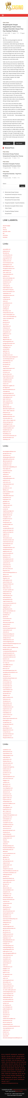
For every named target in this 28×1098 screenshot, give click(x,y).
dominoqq (5, 235)
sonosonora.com (7, 828)
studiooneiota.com (7, 591)
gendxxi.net (5, 616)
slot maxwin (8, 1060)
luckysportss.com (7, 710)
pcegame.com (6, 970)
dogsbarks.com (6, 909)
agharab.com (6, 867)
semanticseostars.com (8, 539)
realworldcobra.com (7, 595)
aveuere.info (6, 526)
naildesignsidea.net (7, 874)
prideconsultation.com (8, 491)
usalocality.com (6, 757)
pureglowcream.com (8, 355)
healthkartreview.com (8, 936)
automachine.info (7, 597)
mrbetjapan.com (7, 347)
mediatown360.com (7, 414)
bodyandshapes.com (8, 1024)
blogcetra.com (6, 570)
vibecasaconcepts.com (8, 622)
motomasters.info (7, 618)
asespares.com (6, 891)
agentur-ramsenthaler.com (9, 611)
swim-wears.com (7, 272)
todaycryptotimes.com (8, 986)
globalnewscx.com (7, 576)
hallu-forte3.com (7, 399)
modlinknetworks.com (8, 707)
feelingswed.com (7, 922)
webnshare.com (6, 545)
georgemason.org (7, 453)
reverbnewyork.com (7, 790)
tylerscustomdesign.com (9, 278)
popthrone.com (6, 480)
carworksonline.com (7, 280)
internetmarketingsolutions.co (10, 572)
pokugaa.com (6, 726)
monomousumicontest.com (9, 603)
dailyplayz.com (6, 695)
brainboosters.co (7, 769)
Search (4, 183)
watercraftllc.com (7, 882)
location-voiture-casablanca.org (10, 647)
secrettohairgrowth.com (8, 358)
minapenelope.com (7, 801)
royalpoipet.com (6, 674)
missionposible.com (7, 418)
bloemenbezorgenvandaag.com (10, 356)
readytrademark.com (8, 997)
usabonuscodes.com (8, 988)
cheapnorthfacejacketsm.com (10, 815)
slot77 (7, 1081)
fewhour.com (6, 536)
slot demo (13, 1071)
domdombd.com (7, 693)
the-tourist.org (6, 305)
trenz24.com (6, 324)
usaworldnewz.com (7, 753)
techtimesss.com (7, 282)
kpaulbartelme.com (7, 649)
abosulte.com (6, 1012)
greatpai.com (6, 876)
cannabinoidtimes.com (8, 528)
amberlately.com (7, 770)
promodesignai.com (7, 1007)
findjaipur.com (6, 780)
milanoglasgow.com (7, 397)
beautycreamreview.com (8, 899)
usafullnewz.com (7, 749)
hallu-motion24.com (7, 401)
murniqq (8, 1075)
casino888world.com (8, 664)
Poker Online (6, 22)
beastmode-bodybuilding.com (10, 466)
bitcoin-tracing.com (7, 1022)
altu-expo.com (6, 859)
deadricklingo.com (7, 605)
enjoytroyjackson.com (8, 913)
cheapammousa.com (8, 868)
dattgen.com (6, 905)
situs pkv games (20, 1056)
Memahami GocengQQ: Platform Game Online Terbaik (14, 207)
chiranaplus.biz (6, 391)
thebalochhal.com (7, 761)
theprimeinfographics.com (9, 655)
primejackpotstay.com (8, 724)
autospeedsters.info (7, 599)
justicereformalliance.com (9, 803)
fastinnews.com (6, 699)
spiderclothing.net (7, 834)
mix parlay (19, 1071)
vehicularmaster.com (8, 763)
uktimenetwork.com (7, 751)
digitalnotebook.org (7, 514)
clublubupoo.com (7, 680)
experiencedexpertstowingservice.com (12, 643)
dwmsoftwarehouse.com (9, 911)
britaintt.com (6, 1032)
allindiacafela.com (7, 406)
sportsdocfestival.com (8, 733)
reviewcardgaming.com (8, 641)
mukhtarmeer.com (7, 961)
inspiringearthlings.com (8, 947)
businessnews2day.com (8, 634)
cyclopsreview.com (7, 903)
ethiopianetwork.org (7, 549)
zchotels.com (6, 976)
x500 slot (3, 1058)
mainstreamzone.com (8, 541)
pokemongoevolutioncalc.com (10, 718)
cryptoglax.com (6, 805)
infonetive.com (6, 372)
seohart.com (6, 1003)
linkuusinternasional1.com (9, 830)
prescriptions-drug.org (8, 289)
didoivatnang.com (7, 907)
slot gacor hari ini (11, 1058)
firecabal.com (6, 924)
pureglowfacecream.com (9, 343)
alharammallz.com (7, 888)
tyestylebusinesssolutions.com (10, 672)
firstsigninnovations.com (9, 268)
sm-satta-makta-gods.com (9, 989)
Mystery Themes (18, 1091)
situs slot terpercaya (17, 1060)
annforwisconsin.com (8, 778)
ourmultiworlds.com (7, 255)
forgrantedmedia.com (8, 274)
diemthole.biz (6, 335)
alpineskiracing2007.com (8, 408)
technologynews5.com (8, 980)
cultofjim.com (6, 782)
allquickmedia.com (7, 339)
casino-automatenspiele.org (9, 316)
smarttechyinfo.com (7, 513)
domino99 (7, 1054)
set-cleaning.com (7, 1005)
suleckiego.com (6, 439)
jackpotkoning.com (7, 705)
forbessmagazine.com (8, 926)
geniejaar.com (6, 501)
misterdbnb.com (7, 666)
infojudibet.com (6, 472)
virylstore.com (6, 283)
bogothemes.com (7, 809)
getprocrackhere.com (8, 697)
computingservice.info (8, 561)
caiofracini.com (6, 563)
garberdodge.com (7, 270)
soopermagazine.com (8, 993)
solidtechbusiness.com (8, 639)
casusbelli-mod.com (7, 822)
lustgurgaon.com (7, 499)
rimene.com (5, 383)
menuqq (3, 1075)
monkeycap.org (6, 299)
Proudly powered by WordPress (19, 1089)
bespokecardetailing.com (9, 847)
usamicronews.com (7, 714)
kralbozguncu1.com (7, 951)
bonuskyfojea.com (7, 684)
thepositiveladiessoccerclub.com (10, 870)
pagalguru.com (6, 968)
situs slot (11, 1064)
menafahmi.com (7, 959)
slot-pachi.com (6, 520)
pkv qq (2, 1054)
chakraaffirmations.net (8, 495)
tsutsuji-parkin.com (7, 865)
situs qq (5, 229)
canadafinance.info (7, 380)
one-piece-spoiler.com (8, 589)
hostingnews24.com (7, 941)
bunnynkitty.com (6, 362)
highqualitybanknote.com (9, 939)
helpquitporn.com (7, 938)
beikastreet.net (6, 251)
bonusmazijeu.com (7, 682)
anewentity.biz (6, 349)
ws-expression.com (7, 974)
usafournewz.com (7, 759)
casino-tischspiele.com (8, 318)
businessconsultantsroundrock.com (11, 1026)
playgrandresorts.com (8, 730)
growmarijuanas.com (8, 543)
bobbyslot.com (6, 503)
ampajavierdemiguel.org (8, 767)
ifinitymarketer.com (7, 703)
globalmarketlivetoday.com (9, 928)
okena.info (5, 843)
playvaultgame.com (7, 728)
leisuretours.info (7, 555)
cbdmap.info (6, 474)
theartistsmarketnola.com (9, 389)
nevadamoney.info (7, 381)
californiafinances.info (8, 378)
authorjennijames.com (8, 861)
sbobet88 (18, 1058)
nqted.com (5, 964)
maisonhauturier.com (8, 955)
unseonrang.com (7, 566)
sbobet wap (8, 1073)
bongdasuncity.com (7, 518)
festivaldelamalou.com (8, 266)
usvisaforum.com (7, 794)
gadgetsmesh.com (7, 551)
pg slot (3, 1060)
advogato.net (6, 307)
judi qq (4, 227)
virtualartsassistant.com (8, 653)
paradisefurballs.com (8, 524)
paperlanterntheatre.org (8, 878)
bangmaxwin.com (7, 370)
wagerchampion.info (7, 601)
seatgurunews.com (7, 838)
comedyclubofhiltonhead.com (10, 651)
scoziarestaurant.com (8, 1001)
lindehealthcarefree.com (8, 459)
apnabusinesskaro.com (8, 437)
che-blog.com (6, 486)
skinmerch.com (6, 792)
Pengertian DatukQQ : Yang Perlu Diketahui (14, 202)
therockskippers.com (8, 403)
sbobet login (14, 1073)
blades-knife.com (7, 587)
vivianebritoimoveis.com (8, 295)
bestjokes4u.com (7, 497)
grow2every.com (7, 932)
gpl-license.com (6, 930)
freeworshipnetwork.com (9, 880)
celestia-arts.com (7, 260)
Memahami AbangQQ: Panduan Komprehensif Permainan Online (12, 198)
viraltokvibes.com (7, 293)
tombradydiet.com (7, 818)
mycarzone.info (6, 620)
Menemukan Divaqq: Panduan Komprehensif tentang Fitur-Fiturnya (13, 193)
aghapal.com (6, 857)
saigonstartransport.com (9, 368)
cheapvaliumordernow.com (9, 657)
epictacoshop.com (7, 374)
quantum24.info (6, 624)
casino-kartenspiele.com (9, 314)
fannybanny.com (7, 701)
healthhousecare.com (8, 934)
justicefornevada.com (8, 553)
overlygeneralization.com (9, 547)
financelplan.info (7, 468)
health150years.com (7, 287)
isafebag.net (6, 308)
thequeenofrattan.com (8, 584)
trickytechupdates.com (8, 428)
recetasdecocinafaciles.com (9, 872)
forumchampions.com (8, 262)
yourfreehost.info (7, 813)
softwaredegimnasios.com (9, 991)
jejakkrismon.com (7, 333)
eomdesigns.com (7, 612)
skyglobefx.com (6, 607)
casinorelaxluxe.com (7, 689)
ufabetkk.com (6, 337)
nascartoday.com (7, 963)
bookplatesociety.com (8, 824)
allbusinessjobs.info (7, 461)
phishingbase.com (7, 720)
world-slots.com (7, 482)
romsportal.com (6, 732)
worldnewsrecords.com (8, 636)
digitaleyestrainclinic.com (9, 416)
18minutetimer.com (7, 538)
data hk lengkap (6, 225)
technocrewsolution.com (9, 291)
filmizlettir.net (6, 253)
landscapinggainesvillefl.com (9, 953)
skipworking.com (7, 326)
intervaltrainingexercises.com (10, 670)
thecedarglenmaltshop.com (9, 451)
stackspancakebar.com (8, 393)
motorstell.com (6, 285)
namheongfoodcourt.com (9, 395)
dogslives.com (6, 578)
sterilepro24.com (7, 637)
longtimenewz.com (7, 708)
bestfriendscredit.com (8, 849)
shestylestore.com (7, 735)
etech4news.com (7, 916)
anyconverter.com (7, 330)
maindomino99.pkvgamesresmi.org (9, 1083)
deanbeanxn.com (7, 476)
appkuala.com (6, 351)
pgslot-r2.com (6, 972)
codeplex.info (6, 842)
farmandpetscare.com (8, 559)
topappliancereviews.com (9, 426)
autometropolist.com (8, 897)
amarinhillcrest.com (7, 303)
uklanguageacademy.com (9, 457)
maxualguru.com (7, 516)
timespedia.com (6, 332)
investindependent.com (8, 949)
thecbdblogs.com (7, 433)
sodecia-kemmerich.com (9, 660)
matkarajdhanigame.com (9, 478)
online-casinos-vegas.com (9, 420)
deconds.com (6, 1034)
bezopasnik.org (6, 364)
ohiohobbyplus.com (7, 807)
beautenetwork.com (7, 1020)
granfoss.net (6, 405)
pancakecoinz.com (7, 488)
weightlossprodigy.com (8, 511)
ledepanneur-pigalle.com (8, 385)
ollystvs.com (6, 574)
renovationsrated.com (8, 999)
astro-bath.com (6, 855)
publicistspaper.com (7, 1009)
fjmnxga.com (6, 366)
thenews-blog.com (7, 984)
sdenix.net (5, 301)
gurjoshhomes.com (7, 817)
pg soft (7, 1079)
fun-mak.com (6, 662)
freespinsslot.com (7, 522)
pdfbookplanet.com (7, 580)
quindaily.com (6, 1011)
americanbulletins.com (8, 890)
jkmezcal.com (6, 668)
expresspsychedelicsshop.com (10, 918)
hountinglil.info (6, 493)
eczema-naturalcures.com (9, 853)
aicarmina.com (6, 774)
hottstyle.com (6, 943)
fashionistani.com (7, 920)
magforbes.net (6, 297)
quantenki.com (6, 626)
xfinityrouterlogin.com (8, 422)
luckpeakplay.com (7, 712)
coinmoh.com (6, 901)
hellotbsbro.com (7, 557)
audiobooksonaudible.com (9, 1018)
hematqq (13, 1075)
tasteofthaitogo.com (8, 360)
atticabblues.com (7, 895)
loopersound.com (7, 799)
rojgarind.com (6, 534)
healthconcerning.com (8, 532)
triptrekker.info (6, 614)
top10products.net (7, 463)
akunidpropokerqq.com (8, 845)
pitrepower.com (6, 412)
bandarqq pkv (14, 1054)
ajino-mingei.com (7, 811)
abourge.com (6, 884)
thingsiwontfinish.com (8, 737)
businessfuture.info (7, 470)
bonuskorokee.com (7, 685)
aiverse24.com (6, 1014)
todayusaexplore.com (8, 755)
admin (14, 33)
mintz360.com (6, 507)
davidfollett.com (6, 786)
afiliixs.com (5, 886)
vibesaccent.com (7, 765)
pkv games (5, 35)
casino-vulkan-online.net (8, 410)
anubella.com (6, 1016)
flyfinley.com (6, 490)
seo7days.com (6, 353)
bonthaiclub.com (7, 820)
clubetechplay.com (7, 691)
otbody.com (5, 320)
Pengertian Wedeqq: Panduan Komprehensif (12, 212)
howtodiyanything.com (8, 945)
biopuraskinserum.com (8, 376)
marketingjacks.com (7, 424)
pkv (3, 233)
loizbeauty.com (6, 328)
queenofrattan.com (7, 582)
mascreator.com (7, 957)
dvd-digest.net (6, 387)
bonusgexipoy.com (7, 687)
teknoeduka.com (7, 982)
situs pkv (3, 1056)
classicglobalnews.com (8, 1028)
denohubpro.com (7, 586)
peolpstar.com (6, 276)
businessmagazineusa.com (9, 628)
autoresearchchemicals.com (9, 435)
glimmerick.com (6, 784)
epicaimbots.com (7, 915)
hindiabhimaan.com (7, 429)
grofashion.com (6, 716)
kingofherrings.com (7, 345)
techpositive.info (7, 564)
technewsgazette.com (8, 341)
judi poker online (6, 231)
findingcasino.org (7, 593)
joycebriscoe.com (7, 772)
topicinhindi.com (7, 455)
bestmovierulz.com (7, 795)
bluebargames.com (7, 264)
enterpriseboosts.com (8, 312)
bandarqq (5, 237)
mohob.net (5, 509)
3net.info (5, 840)
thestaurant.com (7, 676)
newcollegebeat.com (8, 788)
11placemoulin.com (7, 505)
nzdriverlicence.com (7, 966)
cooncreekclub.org (7, 257)
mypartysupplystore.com (9, 776)
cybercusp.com (6, 1030)
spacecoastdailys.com (8, 995)
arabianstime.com (7, 893)
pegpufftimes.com (7, 259)
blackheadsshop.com (8, 645)
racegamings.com (7, 722)
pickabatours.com (7, 465)
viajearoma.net (6, 863)
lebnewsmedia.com (7, 826)
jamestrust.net (6, 322)
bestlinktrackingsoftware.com (10, 678)
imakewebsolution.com (8, 484)
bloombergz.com (7, 310)
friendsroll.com (6, 832)
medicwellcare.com (7, 630)
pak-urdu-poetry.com (8, 568)
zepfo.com (5, 978)
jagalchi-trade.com (7, 797)
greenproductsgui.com (8, 530)
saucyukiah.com (6, 249)
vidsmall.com (6, 632)
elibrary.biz (5, 851)
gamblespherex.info (7, 609)
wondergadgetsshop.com (9, 836)
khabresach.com (7, 431)
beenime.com (6, 659)
